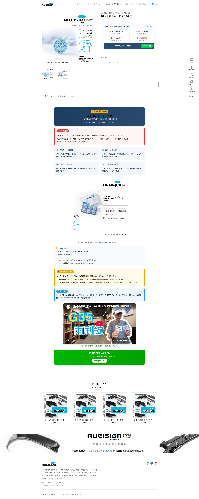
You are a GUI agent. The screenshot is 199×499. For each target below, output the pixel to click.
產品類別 (115, 4)
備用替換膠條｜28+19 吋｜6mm (55, 421)
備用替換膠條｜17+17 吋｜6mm (143, 421)
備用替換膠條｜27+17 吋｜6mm (84, 421)
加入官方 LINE (99, 361)
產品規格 (104, 58)
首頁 (79, 4)
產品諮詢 (62, 96)
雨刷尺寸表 (96, 4)
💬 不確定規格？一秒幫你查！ (123, 46)
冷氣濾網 (106, 4)
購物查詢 (142, 4)
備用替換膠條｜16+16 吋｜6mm (114, 421)
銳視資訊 (124, 4)
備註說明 (75, 96)
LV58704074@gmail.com (76, 495)
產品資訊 (48, 96)
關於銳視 (86, 4)
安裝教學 (133, 4)
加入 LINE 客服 (147, 46)
